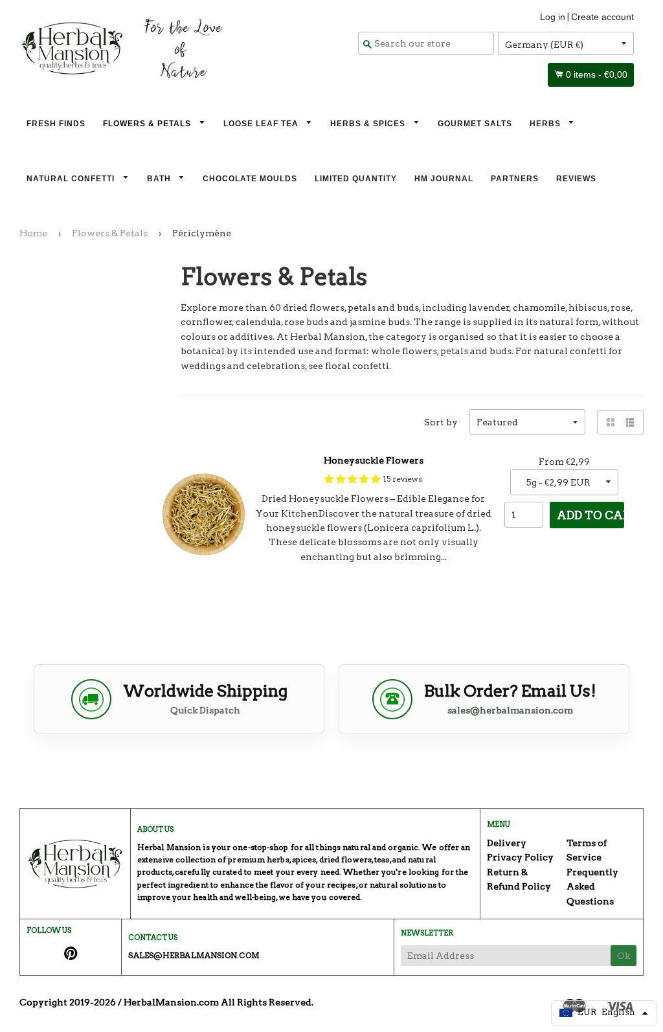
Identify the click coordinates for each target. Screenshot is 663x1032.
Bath (160, 178)
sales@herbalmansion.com (510, 710)
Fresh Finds (56, 123)
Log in (552, 17)
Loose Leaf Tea (262, 123)
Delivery (506, 843)
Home (33, 233)
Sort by (441, 422)
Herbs (546, 123)
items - (596, 74)
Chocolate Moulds (250, 178)
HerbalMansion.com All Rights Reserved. (218, 1002)
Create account (602, 17)
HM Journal (443, 178)
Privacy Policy (520, 857)
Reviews (576, 178)
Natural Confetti (72, 178)
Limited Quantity (356, 178)
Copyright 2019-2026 (67, 1002)
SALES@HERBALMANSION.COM (193, 955)
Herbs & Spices (369, 123)
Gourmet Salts (475, 123)
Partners (515, 178)
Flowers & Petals (148, 123)
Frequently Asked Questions (592, 886)
